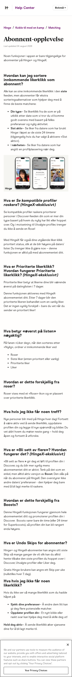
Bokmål (59, 7)
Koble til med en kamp (29, 27)
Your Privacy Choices (36, 670)
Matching (54, 27)
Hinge (7, 27)
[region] (36, 658)
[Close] (68, 645)
